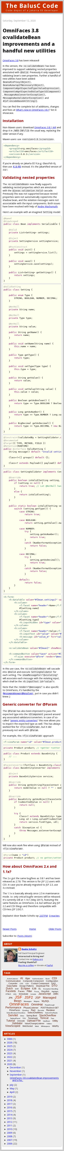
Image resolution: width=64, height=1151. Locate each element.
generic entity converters (24, 720)
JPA (10, 997)
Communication (13, 981)
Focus (36, 991)
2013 (9, 1118)
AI (21, 978)
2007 (9, 1139)
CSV (27, 983)
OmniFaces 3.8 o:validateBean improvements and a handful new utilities (29, 40)
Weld (37, 1026)
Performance (13, 1007)
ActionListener (12, 979)
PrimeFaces (14, 1010)
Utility (55, 1020)
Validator (17, 1023)
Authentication (37, 979)
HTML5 (8, 994)
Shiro (22, 1016)
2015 (9, 1111)
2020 (9, 1064)
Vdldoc (49, 1024)
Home (32, 929)
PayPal (50, 965)
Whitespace (45, 1026)
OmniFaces (19, 1004)
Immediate (23, 994)
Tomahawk (33, 1018)
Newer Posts (10, 929)
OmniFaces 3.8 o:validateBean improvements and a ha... (34, 1079)
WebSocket (27, 1026)
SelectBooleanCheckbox (16, 1013)
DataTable (12, 985)
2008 (9, 1136)
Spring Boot (31, 1016)
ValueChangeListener (34, 1023)
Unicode (21, 1021)
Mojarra (36, 1001)
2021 (9, 1060)
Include (33, 994)
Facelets (11, 991)
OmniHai (37, 1004)
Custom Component (40, 983)
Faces (21, 991)
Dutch (9, 988)
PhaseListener (30, 1007)
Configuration (52, 981)
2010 (9, 1129)
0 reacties (54, 915)
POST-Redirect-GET (50, 1008)
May (12, 1088)
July (11, 1084)
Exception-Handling (50, 989)
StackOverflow (47, 1015)
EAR (17, 989)
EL (40, 989)
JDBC (56, 994)
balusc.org (38, 959)
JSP (38, 997)
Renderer (50, 1010)
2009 (9, 1132)
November (15, 1071)
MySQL (45, 1001)
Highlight (55, 991)
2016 (9, 1107)
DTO (54, 985)
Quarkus (25, 1010)
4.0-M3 (17, 166)
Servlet (13, 1015)
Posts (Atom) (24, 935)
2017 (9, 1103)
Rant (33, 1010)
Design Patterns (27, 986)
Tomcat (44, 1018)
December (15, 1067)
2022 (9, 1056)
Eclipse (25, 988)
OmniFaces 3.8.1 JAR (45, 127)
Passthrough (50, 1005)
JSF (18, 997)
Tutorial (10, 1020)
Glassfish (45, 991)
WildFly (55, 1026)
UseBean (46, 1021)
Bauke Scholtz (29, 949)
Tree (52, 1018)
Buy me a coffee (26, 965)
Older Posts (55, 929)
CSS (21, 983)
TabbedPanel (15, 1018)
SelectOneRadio (51, 1013)
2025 (9, 1046)
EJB (34, 988)
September (16, 1074)
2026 (9, 1042)
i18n (15, 994)
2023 (9, 1053)
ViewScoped (12, 1026)
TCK (24, 1018)
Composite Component (33, 981)
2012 (9, 1121)
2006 (9, 1143)
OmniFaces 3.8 (10, 60)
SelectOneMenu (35, 1012)
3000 (9, 1038)
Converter (13, 983)
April (12, 1092)
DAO (53, 983)
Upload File (34, 1020)
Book (48, 979)
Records (41, 1010)
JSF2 (28, 997)
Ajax (27, 978)
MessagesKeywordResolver (18, 693)
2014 (9, 1114)
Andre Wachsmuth (48, 206)
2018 (9, 1100)
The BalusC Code (32, 6)
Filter (29, 991)
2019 (9, 1096)
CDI (54, 978)
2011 (9, 1125)
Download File (42, 986)
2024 (9, 1049)
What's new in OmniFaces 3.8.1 (32, 109)
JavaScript (44, 993)
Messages (28, 1001)
